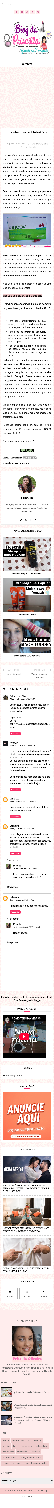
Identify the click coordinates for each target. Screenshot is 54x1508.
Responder (15, 734)
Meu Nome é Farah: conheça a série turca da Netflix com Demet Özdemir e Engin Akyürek (33, 1424)
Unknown (14, 825)
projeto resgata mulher (36, 1466)
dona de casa (18, 1443)
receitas (6, 1449)
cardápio (36, 1455)
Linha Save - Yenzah (27, 614)
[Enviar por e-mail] (24, 457)
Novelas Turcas (9, 1460)
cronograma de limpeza (30, 1460)
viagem (6, 1466)
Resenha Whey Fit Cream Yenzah (27, 573)
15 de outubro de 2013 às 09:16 (22, 745)
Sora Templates (25, 1493)
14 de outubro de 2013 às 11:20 (22, 699)
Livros (16, 1449)
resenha (21, 144)
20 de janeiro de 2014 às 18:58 (29, 869)
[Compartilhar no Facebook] (32, 457)
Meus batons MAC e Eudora (27, 656)
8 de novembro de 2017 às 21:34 (22, 903)
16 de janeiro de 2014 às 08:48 (22, 829)
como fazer (27, 1449)
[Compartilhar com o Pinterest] (35, 457)
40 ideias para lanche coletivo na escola (31, 1395)
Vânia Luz (14, 798)
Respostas (18, 860)
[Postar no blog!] (26, 457)
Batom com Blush (18, 696)
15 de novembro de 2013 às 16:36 (23, 802)
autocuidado (41, 1449)
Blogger (37, 1003)
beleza (14, 144)
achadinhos (18, 1466)
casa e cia (37, 1443)
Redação (14, 742)
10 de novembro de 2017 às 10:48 (30, 930)
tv (28, 1443)
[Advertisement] (27, 101)
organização (23, 1455)
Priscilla (21, 865)
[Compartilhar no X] (29, 457)
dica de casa (8, 1455)
